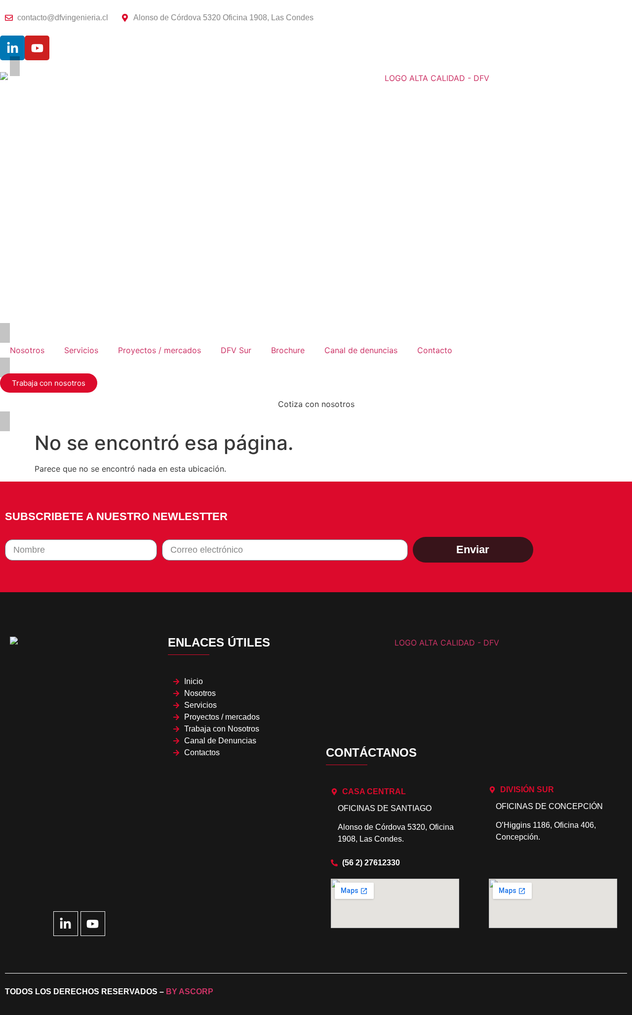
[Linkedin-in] (12, 48)
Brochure (288, 350)
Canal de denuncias (360, 350)
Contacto (434, 350)
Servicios (81, 350)
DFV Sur (236, 350)
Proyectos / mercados (159, 350)
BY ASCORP (189, 991)
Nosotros (27, 350)
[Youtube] (37, 48)
